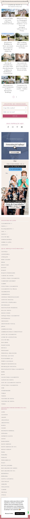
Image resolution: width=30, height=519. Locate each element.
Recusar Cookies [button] (9, 513)
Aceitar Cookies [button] (20, 513)
